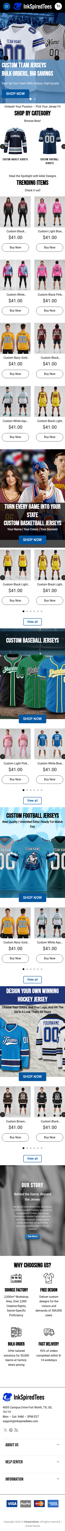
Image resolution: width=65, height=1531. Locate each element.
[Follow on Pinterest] (11, 1430)
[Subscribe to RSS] (16, 1430)
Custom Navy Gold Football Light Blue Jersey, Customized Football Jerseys (15, 358)
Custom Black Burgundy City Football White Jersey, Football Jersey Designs (50, 358)
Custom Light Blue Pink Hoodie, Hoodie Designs (49, 231)
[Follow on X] (5, 1430)
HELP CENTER (32, 1462)
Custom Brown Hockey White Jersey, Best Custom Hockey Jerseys (15, 1121)
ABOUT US (32, 1445)
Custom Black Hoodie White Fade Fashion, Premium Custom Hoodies (15, 231)
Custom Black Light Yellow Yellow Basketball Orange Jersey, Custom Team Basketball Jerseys (15, 585)
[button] (6, 6)
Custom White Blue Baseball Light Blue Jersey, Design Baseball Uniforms (49, 764)
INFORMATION (32, 1479)
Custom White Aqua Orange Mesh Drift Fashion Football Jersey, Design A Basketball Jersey (15, 421)
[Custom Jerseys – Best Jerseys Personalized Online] (32, 6)
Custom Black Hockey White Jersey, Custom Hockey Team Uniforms (49, 1121)
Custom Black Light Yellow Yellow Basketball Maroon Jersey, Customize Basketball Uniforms (50, 421)
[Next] (58, 58)
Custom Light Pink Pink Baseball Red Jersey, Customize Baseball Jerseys (15, 764)
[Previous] (7, 58)
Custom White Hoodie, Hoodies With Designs (15, 295)
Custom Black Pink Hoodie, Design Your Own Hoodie (49, 295)
